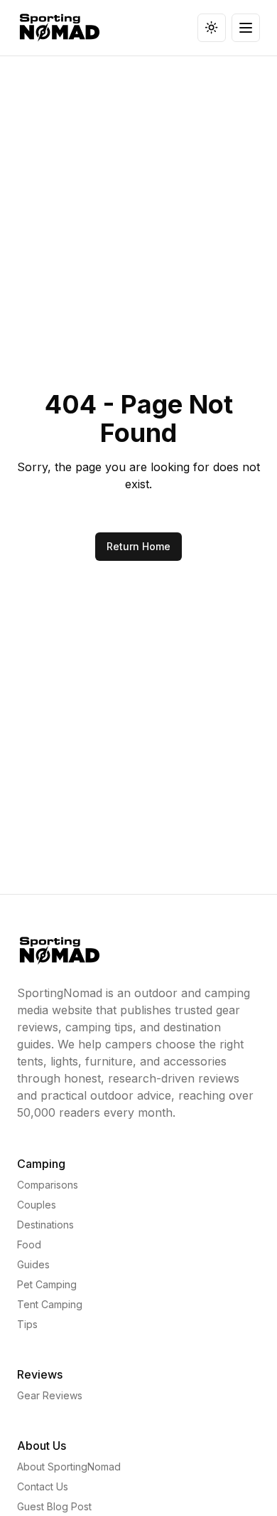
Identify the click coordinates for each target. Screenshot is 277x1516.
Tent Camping (49, 1304)
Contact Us (42, 1486)
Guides (33, 1264)
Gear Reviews (49, 1395)
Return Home (138, 546)
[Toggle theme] (211, 28)
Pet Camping (47, 1284)
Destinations (45, 1224)
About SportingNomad (69, 1466)
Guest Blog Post (54, 1506)
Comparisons (47, 1185)
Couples (36, 1205)
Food (29, 1244)
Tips (27, 1324)
